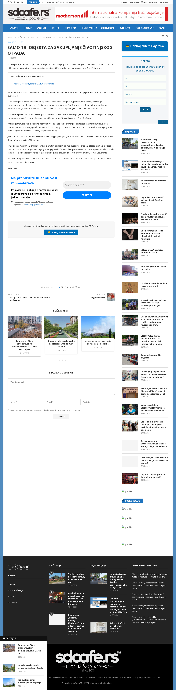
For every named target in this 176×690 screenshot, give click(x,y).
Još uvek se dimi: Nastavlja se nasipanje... (30, 681)
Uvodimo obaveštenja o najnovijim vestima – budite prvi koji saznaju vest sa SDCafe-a (154, 165)
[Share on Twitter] (67, 287)
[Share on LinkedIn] (70, 287)
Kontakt (153, 2)
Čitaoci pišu (70, 28)
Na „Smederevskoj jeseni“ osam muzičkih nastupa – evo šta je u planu (154, 217)
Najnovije (14, 28)
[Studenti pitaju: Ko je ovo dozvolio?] (130, 270)
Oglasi (161, 28)
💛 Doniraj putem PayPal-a (61, 232)
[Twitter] (11, 2)
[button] (42, 2)
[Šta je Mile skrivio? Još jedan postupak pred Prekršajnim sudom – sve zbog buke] (130, 425)
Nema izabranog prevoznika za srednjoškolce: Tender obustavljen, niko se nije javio (153, 145)
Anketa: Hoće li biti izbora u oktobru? (154, 182)
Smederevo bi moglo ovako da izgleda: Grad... (30, 666)
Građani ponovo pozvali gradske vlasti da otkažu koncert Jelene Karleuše (76, 598)
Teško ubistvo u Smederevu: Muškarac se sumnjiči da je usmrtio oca (154, 444)
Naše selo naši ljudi (145, 28)
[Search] (167, 36)
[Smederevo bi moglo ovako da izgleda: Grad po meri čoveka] (61, 327)
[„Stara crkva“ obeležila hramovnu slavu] (130, 254)
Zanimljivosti (107, 28)
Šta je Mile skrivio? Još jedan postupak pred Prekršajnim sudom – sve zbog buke (153, 425)
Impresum (164, 2)
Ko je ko (55, 28)
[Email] (22, 2)
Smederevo (125, 28)
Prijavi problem (89, 28)
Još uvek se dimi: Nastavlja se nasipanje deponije (98, 342)
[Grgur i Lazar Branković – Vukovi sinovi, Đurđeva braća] (130, 201)
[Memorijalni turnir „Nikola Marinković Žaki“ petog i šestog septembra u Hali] (130, 392)
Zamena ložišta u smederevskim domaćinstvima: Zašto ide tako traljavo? (24, 345)
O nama (124, 2)
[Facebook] (8, 2)
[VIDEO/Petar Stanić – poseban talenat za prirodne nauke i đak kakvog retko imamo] (130, 340)
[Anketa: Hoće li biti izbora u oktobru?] (130, 184)
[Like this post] (62, 287)
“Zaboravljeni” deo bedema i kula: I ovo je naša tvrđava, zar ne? (154, 460)
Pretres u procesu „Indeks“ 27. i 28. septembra (33, 83)
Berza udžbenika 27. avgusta (151, 356)
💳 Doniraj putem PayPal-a (145, 46)
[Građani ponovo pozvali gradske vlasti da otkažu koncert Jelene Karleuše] (57, 597)
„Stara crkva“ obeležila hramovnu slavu (152, 251)
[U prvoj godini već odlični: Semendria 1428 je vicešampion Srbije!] (130, 304)
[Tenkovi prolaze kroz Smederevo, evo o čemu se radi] (57, 578)
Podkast (28, 28)
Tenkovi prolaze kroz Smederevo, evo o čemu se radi (76, 578)
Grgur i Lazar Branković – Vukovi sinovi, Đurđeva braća (153, 200)
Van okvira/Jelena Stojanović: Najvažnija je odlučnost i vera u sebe (153, 408)
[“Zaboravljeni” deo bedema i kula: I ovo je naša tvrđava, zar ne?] (130, 461)
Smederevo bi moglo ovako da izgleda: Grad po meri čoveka (61, 344)
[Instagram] (14, 2)
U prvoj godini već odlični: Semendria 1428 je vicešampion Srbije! (153, 303)
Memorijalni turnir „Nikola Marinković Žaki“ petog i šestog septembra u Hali (154, 391)
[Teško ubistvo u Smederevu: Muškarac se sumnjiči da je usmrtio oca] (130, 445)
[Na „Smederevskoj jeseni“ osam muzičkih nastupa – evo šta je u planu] (130, 218)
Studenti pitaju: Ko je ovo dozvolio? (153, 268)
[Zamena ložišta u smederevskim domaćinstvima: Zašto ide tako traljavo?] (25, 327)
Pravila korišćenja (138, 2)
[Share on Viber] (76, 287)
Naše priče (41, 28)
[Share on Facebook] (64, 287)
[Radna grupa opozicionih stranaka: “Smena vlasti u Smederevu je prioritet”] (130, 375)
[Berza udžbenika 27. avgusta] (130, 359)
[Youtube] (18, 2)
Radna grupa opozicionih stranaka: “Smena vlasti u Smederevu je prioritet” (154, 374)
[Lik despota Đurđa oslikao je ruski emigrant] (130, 287)
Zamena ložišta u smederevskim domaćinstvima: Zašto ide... (29, 649)
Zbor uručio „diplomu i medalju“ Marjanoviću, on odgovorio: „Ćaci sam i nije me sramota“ (76, 623)
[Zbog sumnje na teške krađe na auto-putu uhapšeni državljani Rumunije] (130, 234)
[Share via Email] (79, 287)
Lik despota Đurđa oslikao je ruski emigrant (154, 284)
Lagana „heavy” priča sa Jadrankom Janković (153, 475)
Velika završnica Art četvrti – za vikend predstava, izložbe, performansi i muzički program (154, 320)
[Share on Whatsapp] (73, 287)
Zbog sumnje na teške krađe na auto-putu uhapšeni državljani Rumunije (152, 234)
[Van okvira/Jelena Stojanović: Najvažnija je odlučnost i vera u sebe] (130, 409)
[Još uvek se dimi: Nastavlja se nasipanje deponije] (98, 327)
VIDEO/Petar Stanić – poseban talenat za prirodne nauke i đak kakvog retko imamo (151, 340)
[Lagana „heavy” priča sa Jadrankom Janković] (130, 478)
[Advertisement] (61, 260)
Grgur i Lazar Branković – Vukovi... (63, 2)
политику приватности (35, 204)
